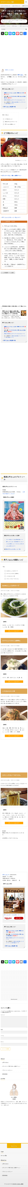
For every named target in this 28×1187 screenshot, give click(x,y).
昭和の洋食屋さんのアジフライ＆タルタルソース (14, 100)
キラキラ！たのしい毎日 (18, 1184)
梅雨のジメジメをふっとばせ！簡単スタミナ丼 (14, 92)
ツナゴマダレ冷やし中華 (14, 96)
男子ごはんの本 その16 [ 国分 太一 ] (12, 914)
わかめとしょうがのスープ (11, 570)
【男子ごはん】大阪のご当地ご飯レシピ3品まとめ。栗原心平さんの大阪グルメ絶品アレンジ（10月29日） (11, 312)
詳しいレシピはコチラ (14, 631)
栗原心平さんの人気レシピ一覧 (12, 549)
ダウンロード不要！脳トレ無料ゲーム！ (11, 1066)
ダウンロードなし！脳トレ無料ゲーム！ (12, 175)
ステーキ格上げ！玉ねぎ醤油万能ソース (14, 539)
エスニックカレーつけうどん (12, 578)
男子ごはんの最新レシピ (9, 124)
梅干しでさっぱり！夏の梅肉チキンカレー (15, 541)
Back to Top (14, 1146)
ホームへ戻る (4, 1155)
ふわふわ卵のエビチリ (10, 546)
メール (2, 1035)
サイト (2, 1041)
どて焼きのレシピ (7, 119)
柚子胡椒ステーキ (10, 103)
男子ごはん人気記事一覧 (10, 106)
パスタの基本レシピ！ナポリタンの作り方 (15, 543)
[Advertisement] (14, 53)
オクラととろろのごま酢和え (12, 573)
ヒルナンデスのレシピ (5, 5)
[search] (26, 29)
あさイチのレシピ (16, 5)
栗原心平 (10, 21)
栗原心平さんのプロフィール (10, 121)
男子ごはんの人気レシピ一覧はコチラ (11, 217)
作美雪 (14, 1099)
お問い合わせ (5, 1062)
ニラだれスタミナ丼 (10, 576)
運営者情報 (4, 1074)
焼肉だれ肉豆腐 (15, 102)
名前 (2, 1029)
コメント (3, 1014)
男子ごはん (23, 20)
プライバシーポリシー (7, 1070)
